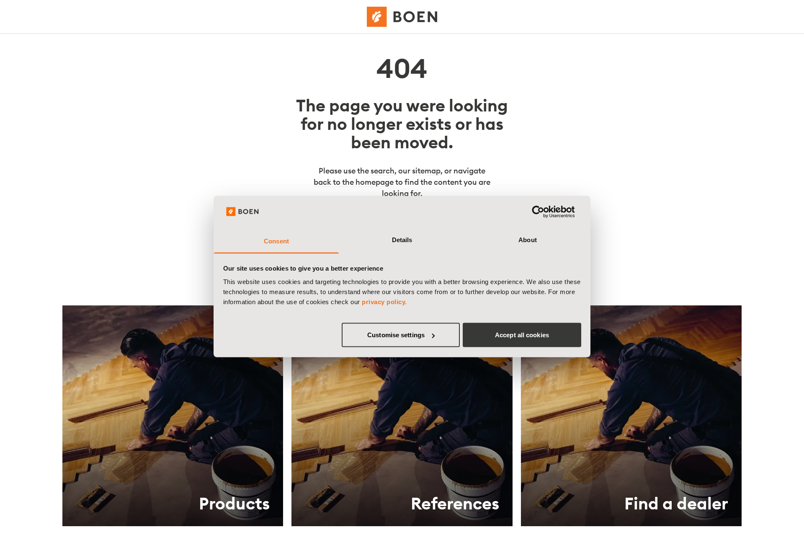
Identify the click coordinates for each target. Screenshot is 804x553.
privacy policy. (384, 301)
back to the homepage (354, 182)
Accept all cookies (522, 335)
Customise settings (396, 335)
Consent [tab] (276, 240)
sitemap (426, 171)
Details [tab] (402, 239)
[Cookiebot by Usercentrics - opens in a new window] (544, 212)
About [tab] (527, 239)
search (382, 171)
